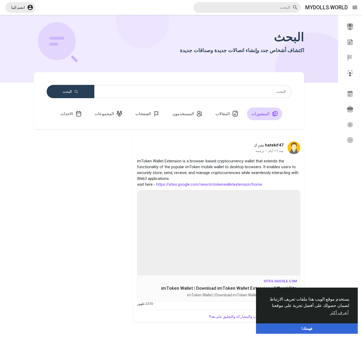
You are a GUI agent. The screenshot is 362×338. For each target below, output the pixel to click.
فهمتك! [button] (306, 328)
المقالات (223, 113)
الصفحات (143, 113)
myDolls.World (326, 7)
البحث (68, 91)
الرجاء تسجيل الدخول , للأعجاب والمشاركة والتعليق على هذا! (254, 316)
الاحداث (67, 113)
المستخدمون (184, 113)
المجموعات (105, 113)
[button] (20, 7)
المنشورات (261, 113)
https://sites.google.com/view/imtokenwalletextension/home (209, 184)
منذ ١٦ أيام (276, 151)
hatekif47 (274, 145)
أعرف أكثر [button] (339, 312)
